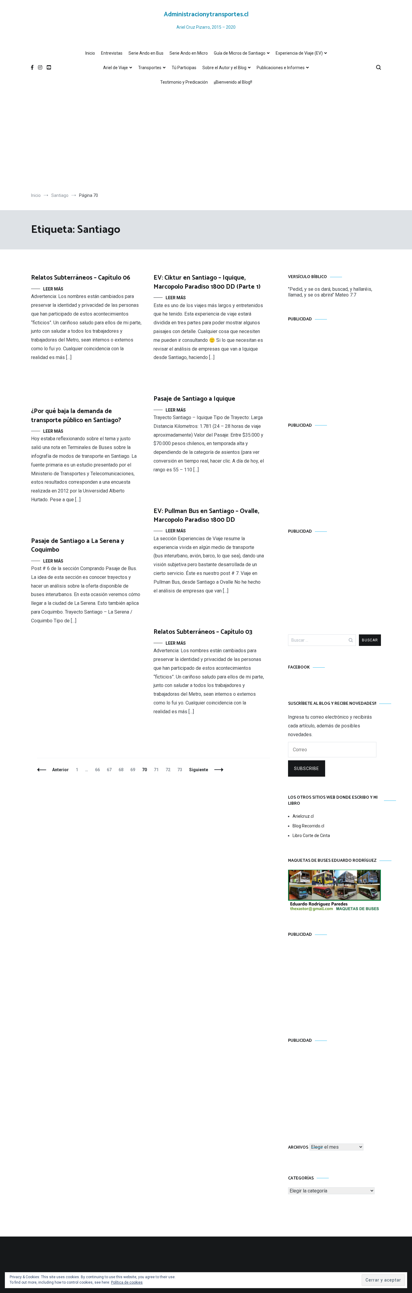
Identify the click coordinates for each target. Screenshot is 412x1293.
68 (122, 769)
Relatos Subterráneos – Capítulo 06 (80, 278)
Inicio (90, 53)
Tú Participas (184, 67)
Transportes (149, 67)
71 (158, 769)
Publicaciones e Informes (281, 67)
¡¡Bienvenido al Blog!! (233, 82)
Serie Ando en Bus (145, 53)
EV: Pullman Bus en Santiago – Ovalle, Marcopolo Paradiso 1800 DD (206, 515)
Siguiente (198, 769)
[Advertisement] (206, 141)
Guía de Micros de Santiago (239, 53)
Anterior (60, 769)
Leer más (53, 289)
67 (110, 769)
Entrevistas (111, 53)
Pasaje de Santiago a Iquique (194, 399)
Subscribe (306, 768)
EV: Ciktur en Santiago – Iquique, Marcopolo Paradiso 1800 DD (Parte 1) (207, 282)
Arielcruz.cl (303, 816)
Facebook (299, 667)
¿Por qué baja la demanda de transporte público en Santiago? (76, 415)
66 (99, 769)
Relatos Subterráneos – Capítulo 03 (203, 632)
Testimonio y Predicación (184, 82)
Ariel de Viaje (115, 67)
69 (134, 769)
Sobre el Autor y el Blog (224, 67)
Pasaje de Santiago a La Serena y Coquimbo (77, 545)
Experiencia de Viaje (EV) (299, 53)
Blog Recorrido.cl (308, 825)
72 (169, 769)
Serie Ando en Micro (189, 53)
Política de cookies (127, 1282)
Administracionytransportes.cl (206, 14)
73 (181, 769)
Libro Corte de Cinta (311, 835)
